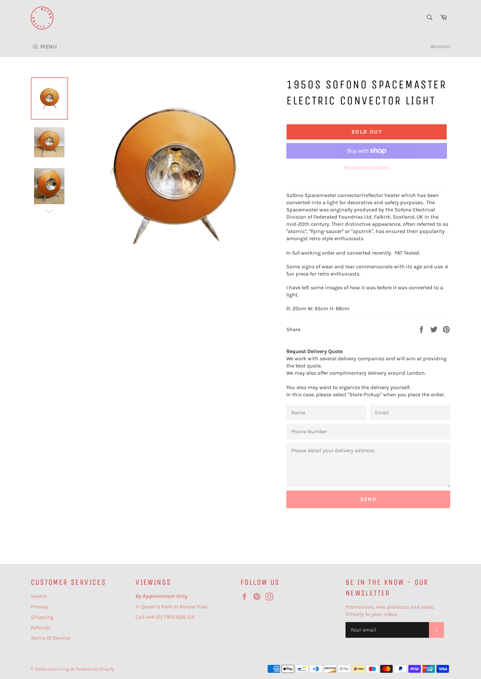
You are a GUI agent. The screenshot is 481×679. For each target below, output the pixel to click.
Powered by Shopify (95, 669)
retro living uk (61, 669)
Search (39, 596)
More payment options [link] (367, 167)
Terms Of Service (50, 638)
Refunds (41, 627)
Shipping (42, 617)
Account (440, 46)
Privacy (39, 606)
